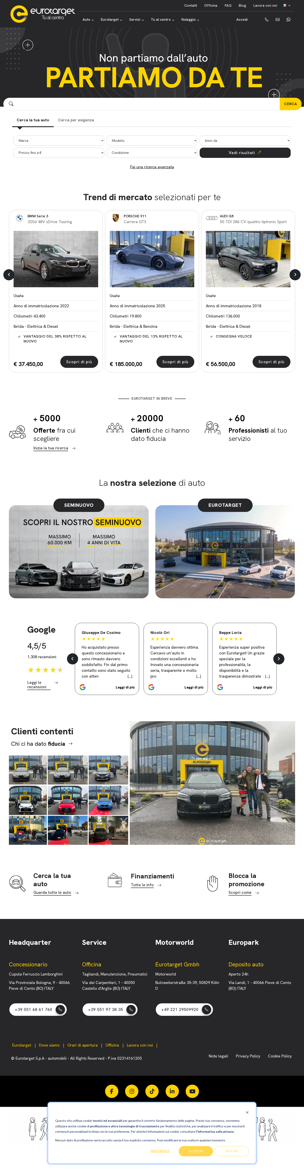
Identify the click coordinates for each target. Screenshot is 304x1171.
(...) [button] (130, 676)
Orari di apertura (82, 1045)
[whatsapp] (288, 19)
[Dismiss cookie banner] (247, 1112)
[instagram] (131, 1091)
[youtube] (192, 1091)
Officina (210, 5)
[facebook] (111, 1091)
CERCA (290, 104)
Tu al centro (161, 19)
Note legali (219, 1056)
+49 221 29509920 (180, 1009)
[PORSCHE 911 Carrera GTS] (152, 259)
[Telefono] (263, 19)
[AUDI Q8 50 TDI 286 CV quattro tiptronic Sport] (248, 259)
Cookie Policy (280, 1056)
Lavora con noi (265, 5)
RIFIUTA (232, 1151)
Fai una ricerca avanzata (152, 166)
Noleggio (188, 19)
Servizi (134, 19)
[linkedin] (172, 1091)
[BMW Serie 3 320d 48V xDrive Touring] (56, 259)
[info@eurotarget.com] (277, 19)
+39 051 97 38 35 (105, 1009)
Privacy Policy (248, 1056)
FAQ (228, 5)
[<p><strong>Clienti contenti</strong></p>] (68, 800)
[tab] (33, 120)
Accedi (242, 19)
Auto (86, 19)
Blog (242, 5)
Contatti (190, 5)
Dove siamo (49, 1045)
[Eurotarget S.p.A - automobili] (44, 14)
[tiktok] (152, 1091)
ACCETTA (195, 1151)
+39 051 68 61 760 (33, 1009)
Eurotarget (110, 19)
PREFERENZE (160, 1151)
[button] (8, 274)
